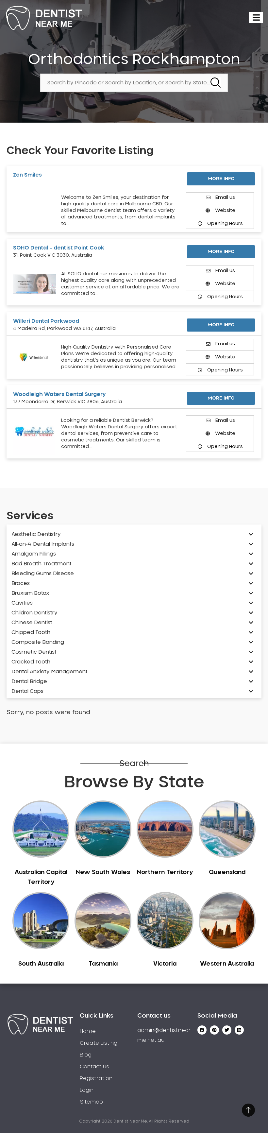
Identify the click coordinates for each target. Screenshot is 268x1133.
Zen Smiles (27, 175)
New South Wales (103, 872)
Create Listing (98, 1043)
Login (86, 1090)
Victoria (164, 964)
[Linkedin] (239, 1030)
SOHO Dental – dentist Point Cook (58, 247)
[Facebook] (202, 1030)
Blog (86, 1054)
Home (88, 1031)
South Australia (41, 964)
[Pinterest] (214, 1030)
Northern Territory (165, 872)
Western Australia (227, 964)
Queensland (227, 872)
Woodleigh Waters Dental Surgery (59, 394)
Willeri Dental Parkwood (46, 321)
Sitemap (91, 1102)
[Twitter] (226, 1030)
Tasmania (103, 964)
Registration (96, 1078)
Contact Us (94, 1066)
